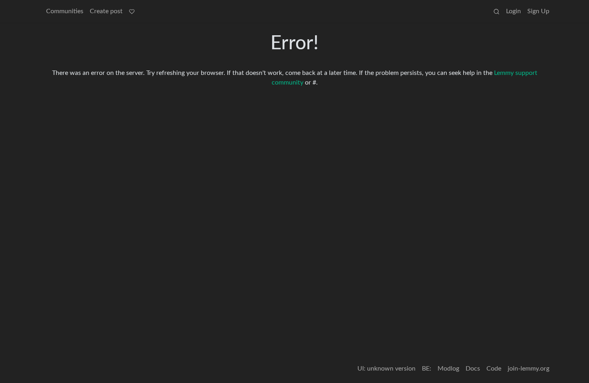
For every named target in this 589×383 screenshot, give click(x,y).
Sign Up (538, 11)
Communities (64, 11)
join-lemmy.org (528, 368)
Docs (473, 368)
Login (513, 11)
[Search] (496, 11)
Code (493, 368)
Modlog (448, 368)
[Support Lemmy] (132, 11)
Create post (106, 11)
